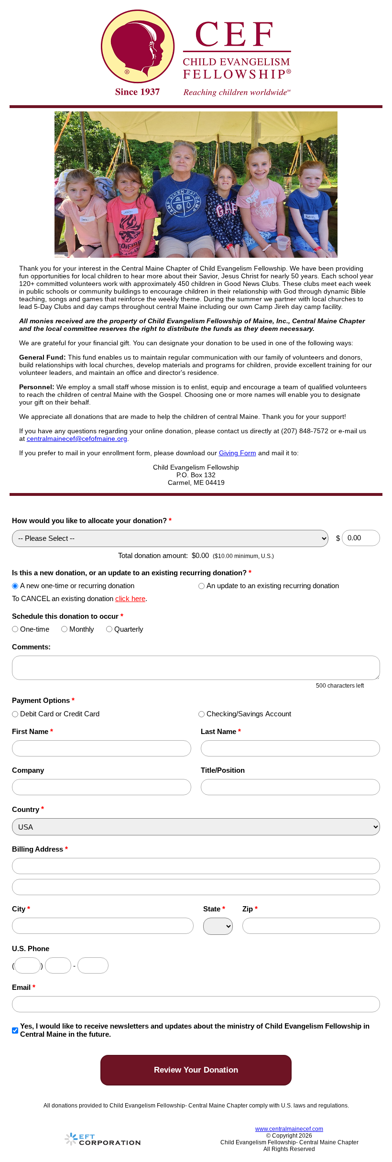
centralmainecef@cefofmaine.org (77, 438)
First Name (32, 731)
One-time (34, 629)
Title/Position (223, 770)
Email (23, 987)
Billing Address (40, 849)
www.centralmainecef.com (289, 1129)
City (21, 909)
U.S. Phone (30, 948)
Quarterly (128, 629)
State (214, 909)
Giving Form (237, 453)
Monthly (81, 629)
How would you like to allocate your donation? (92, 520)
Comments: (31, 647)
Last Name (221, 731)
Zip (250, 909)
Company (28, 770)
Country (25, 809)
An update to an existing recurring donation (273, 585)
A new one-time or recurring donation (77, 585)
